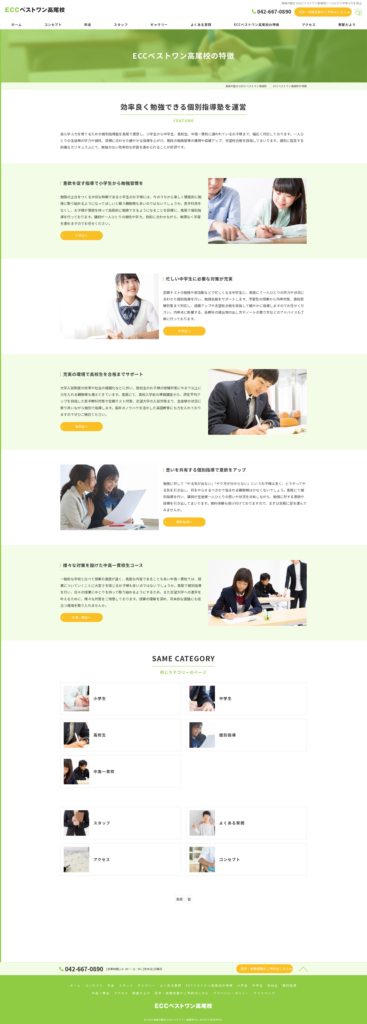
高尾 (179, 899)
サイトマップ (264, 993)
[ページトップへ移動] (303, 969)
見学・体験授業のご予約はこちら (322, 12)
